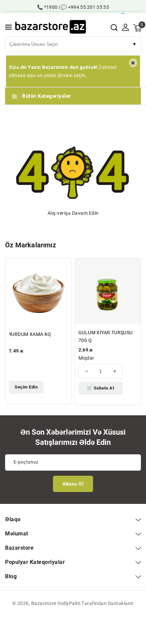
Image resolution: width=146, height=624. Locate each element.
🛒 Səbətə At (100, 388)
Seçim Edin (26, 387)
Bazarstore (43, 603)
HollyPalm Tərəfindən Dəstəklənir (95, 603)
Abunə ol (73, 484)
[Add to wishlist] (62, 267)
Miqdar (86, 358)
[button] (8, 28)
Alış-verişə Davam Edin (73, 213)
